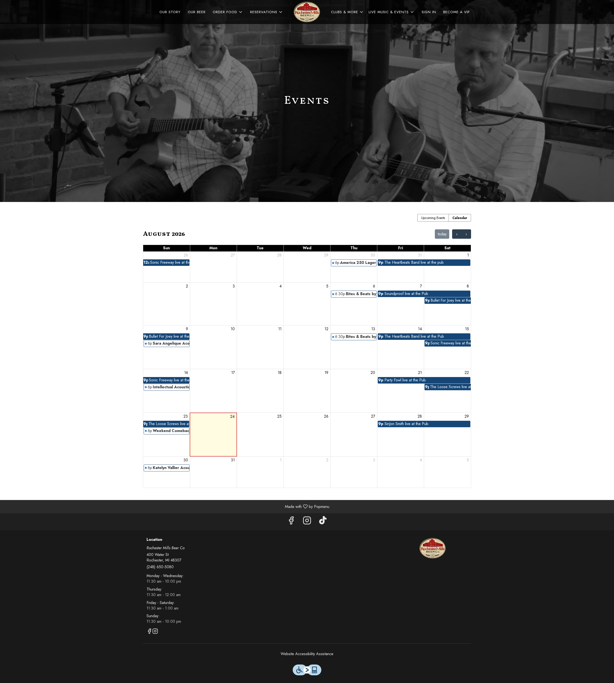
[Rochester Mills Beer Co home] (307, 12)
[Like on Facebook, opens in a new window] (291, 522)
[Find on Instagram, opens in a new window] (307, 522)
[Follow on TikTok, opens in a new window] (323, 522)
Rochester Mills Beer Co (433, 548)
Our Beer (197, 12)
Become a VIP (456, 12)
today (442, 234)
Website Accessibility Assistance (307, 654)
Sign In (429, 12)
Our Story (170, 12)
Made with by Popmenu (166, 506)
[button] (227, 12)
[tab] (433, 218)
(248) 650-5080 (160, 567)
